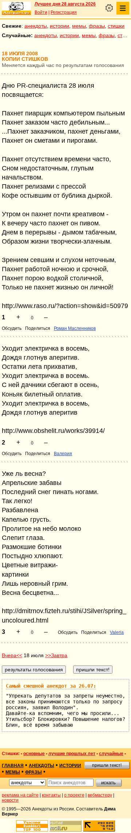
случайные (111, 753)
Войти (41, 12)
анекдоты (35, 26)
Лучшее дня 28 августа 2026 (65, 4)
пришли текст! (107, 765)
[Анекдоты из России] (16, 8)
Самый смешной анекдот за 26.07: (51, 686)
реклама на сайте (20, 795)
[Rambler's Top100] (32, 826)
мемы (79, 26)
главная (13, 765)
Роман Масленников (75, 328)
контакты (51, 795)
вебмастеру (100, 795)
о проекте (74, 795)
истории (59, 26)
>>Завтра (56, 655)
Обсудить (11, 328)
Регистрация (64, 12)
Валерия (63, 453)
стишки (116, 26)
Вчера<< (12, 655)
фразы (97, 26)
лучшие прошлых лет (71, 753)
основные (34, 753)
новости (10, 800)
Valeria (117, 632)
